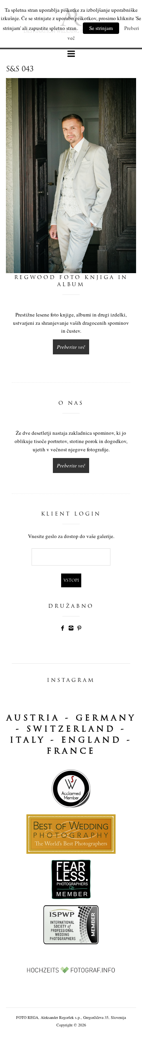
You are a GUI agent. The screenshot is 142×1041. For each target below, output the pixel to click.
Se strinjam (101, 28)
